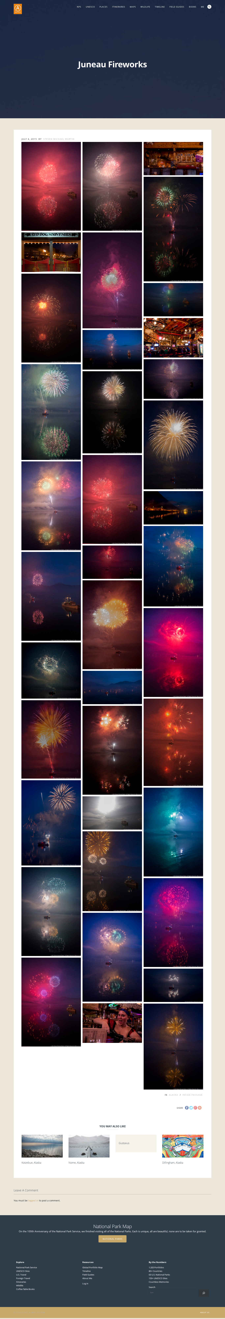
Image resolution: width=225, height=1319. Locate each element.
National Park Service (26, 1267)
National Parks (112, 1238)
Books (192, 6)
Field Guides (176, 6)
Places (103, 6)
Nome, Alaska (76, 1162)
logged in (33, 1200)
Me (202, 6)
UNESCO (90, 6)
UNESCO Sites (23, 1271)
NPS (79, 6)
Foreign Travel (23, 1278)
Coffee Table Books (25, 1289)
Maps (133, 6)
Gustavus (124, 1143)
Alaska (173, 1094)
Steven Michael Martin (58, 139)
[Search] (203, 1293)
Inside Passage (193, 1094)
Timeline (160, 6)
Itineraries (118, 6)
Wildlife (145, 6)
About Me (87, 1278)
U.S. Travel (21, 1274)
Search (209, 7)
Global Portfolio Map (92, 1267)
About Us (204, 1312)
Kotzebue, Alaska (31, 1162)
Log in (85, 1283)
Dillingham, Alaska (172, 1162)
